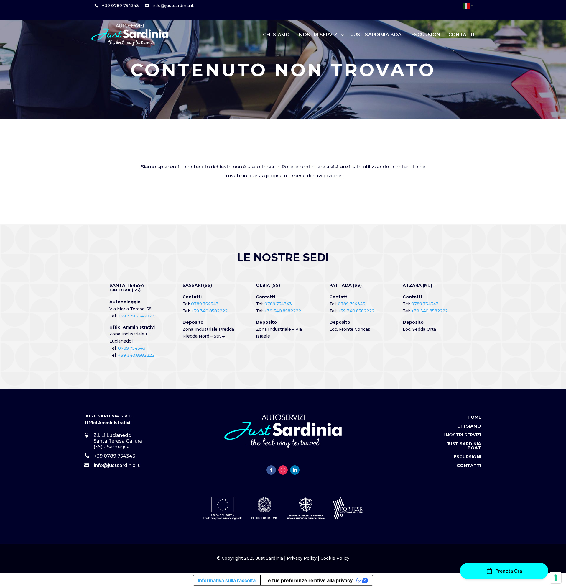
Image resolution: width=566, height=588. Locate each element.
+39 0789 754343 (120, 5)
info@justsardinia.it (173, 5)
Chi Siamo (276, 34)
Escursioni (426, 34)
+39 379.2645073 (136, 316)
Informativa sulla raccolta (227, 580)
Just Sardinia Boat (378, 34)
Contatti (461, 34)
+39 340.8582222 (136, 355)
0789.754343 (131, 348)
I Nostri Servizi (317, 34)
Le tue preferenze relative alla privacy (309, 580)
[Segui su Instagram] (283, 470)
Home (474, 417)
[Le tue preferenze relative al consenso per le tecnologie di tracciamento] (555, 577)
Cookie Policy (334, 558)
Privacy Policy (302, 558)
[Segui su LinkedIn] (295, 470)
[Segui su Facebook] (271, 470)
